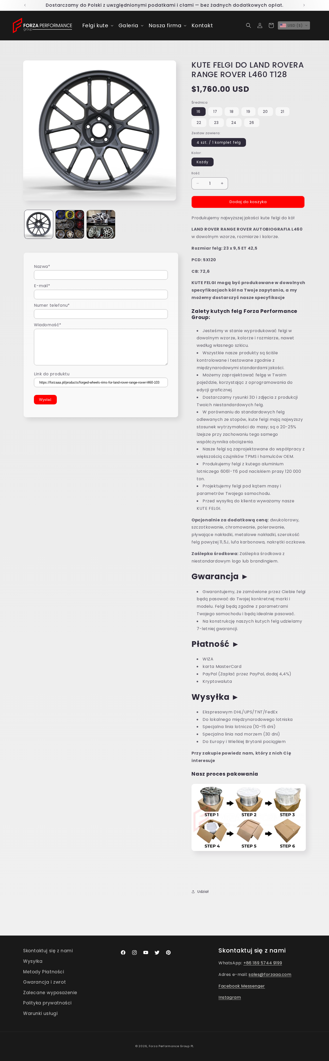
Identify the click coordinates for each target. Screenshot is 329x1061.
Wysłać (45, 400)
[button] (97, 25)
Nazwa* (42, 266)
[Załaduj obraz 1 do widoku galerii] (38, 224)
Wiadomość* (47, 325)
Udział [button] (203, 891)
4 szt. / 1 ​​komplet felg (219, 142)
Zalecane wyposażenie (50, 993)
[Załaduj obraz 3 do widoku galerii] (101, 224)
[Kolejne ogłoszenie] (304, 5)
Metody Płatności (43, 972)
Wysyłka (32, 961)
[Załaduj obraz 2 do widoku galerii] (70, 224)
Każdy (202, 162)
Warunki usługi (40, 1013)
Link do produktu (52, 374)
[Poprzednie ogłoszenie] (25, 5)
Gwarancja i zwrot (44, 982)
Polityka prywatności (47, 1003)
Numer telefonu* (52, 306)
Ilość (195, 173)
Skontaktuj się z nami (48, 951)
